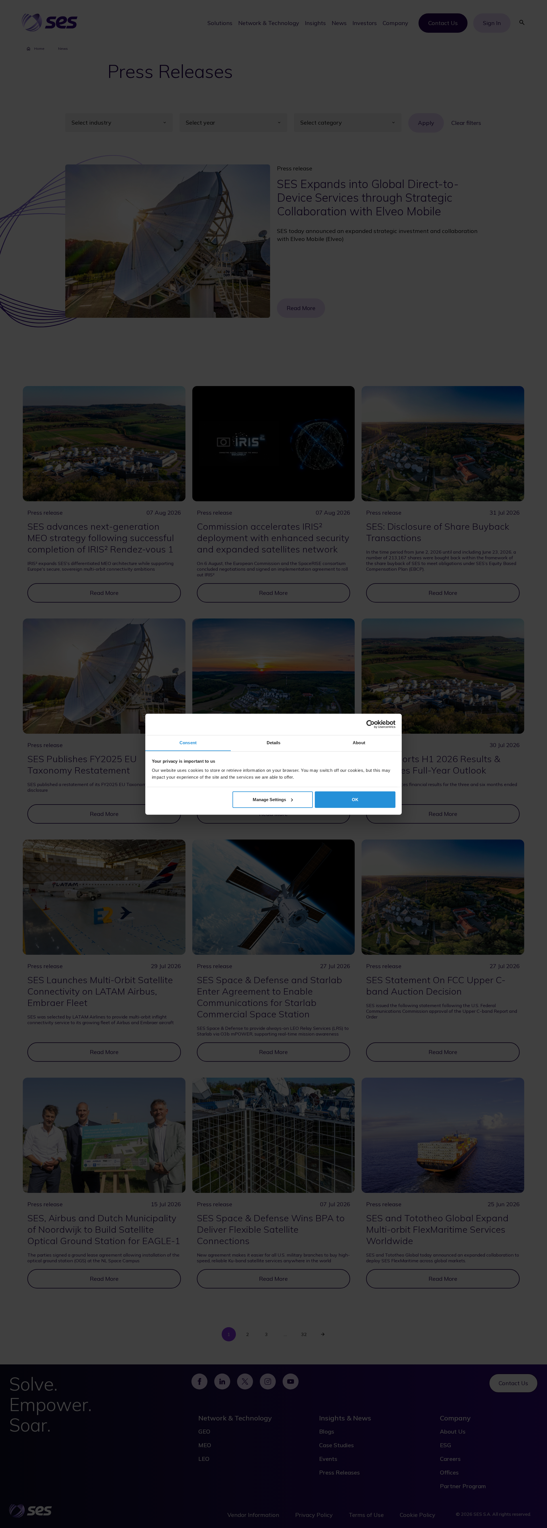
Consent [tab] (188, 742)
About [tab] (359, 742)
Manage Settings (269, 799)
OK (355, 799)
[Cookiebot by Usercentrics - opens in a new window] (370, 724)
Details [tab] (274, 742)
